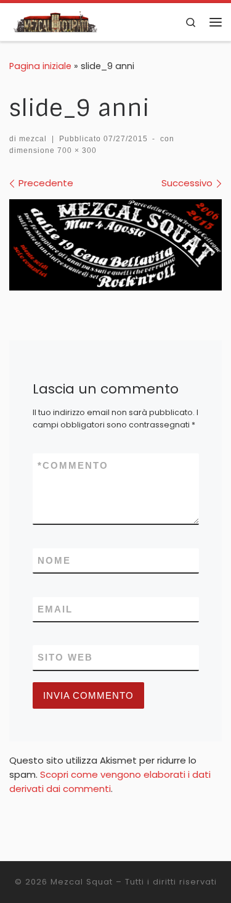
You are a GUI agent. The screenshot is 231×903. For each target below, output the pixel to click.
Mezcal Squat (82, 882)
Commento (73, 465)
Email (55, 609)
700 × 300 (76, 150)
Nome (54, 560)
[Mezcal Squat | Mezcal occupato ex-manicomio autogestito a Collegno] (56, 21)
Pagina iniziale (40, 66)
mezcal (33, 138)
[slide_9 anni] (115, 245)
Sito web (65, 657)
